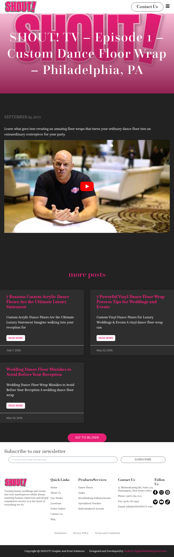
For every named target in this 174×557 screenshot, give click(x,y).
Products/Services (92, 480)
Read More (15, 338)
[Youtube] (161, 502)
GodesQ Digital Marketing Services (145, 551)
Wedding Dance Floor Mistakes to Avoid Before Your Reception (39, 372)
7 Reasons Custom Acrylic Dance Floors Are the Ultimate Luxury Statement (37, 301)
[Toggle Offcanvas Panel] (168, 6)
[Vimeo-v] (155, 502)
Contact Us (126, 480)
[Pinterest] (167, 492)
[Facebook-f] (155, 492)
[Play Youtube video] (87, 186)
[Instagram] (161, 492)
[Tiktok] (167, 502)
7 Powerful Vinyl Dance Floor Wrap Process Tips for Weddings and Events (131, 301)
